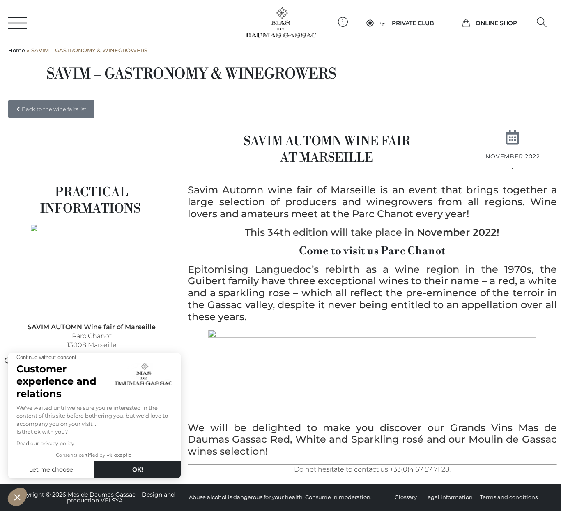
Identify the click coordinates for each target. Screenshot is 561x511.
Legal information (448, 497)
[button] (542, 22)
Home (16, 50)
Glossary (406, 497)
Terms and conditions (509, 497)
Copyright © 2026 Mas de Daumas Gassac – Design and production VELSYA (95, 497)
